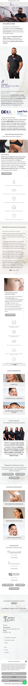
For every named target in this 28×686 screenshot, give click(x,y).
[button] (26, 661)
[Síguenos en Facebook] (20, 585)
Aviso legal (22, 683)
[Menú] (2, 4)
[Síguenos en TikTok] (25, 585)
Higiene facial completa (14, 373)
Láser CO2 (14, 359)
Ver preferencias (14, 680)
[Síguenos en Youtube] (27, 585)
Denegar (14, 677)
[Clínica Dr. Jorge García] (14, 4)
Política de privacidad (15, 683)
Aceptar (14, 673)
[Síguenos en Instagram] (22, 585)
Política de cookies (7, 683)
